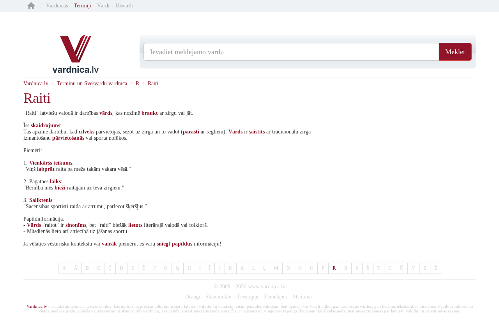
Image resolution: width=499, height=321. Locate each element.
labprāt (46, 169)
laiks (55, 181)
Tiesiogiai (247, 297)
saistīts (257, 132)
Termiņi (82, 6)
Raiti (153, 83)
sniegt (163, 244)
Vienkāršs (40, 163)
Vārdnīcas (57, 6)
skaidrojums (45, 125)
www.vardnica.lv (266, 286)
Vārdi (103, 6)
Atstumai (302, 297)
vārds (105, 113)
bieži (60, 188)
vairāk (109, 244)
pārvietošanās (68, 138)
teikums (62, 163)
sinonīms (75, 225)
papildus (182, 244)
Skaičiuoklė (218, 297)
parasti (191, 132)
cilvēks (86, 132)
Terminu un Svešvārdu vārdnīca (92, 83)
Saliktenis (40, 200)
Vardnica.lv (35, 83)
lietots (135, 225)
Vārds (235, 132)
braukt (150, 113)
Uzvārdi (124, 6)
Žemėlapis (275, 297)
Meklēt (455, 52)
